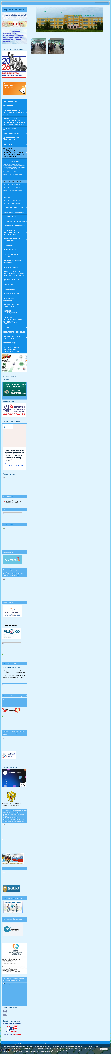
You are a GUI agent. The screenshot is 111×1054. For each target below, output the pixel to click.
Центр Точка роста (12, 280)
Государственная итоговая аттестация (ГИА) (13, 112)
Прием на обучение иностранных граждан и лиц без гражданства (14, 273)
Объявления (9, 289)
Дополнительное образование (11, 139)
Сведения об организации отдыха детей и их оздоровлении (13, 320)
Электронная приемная (14, 226)
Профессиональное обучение (12, 261)
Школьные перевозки (13, 212)
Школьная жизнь (11, 133)
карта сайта (12, 3)
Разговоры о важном (13, 207)
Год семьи (8, 284)
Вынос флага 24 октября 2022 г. (12, 194)
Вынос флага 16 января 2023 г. (12, 203)
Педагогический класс (14, 332)
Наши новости (10, 101)
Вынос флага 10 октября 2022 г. (12, 190)
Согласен (103, 1049)
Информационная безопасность (11, 239)
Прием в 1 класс (10, 267)
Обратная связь (10, 250)
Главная (32, 35)
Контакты (8, 106)
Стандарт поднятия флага (11, 171)
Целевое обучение (12, 293)
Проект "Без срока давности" (11, 299)
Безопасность (10, 217)
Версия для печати (103, 59)
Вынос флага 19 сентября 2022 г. (13, 181)
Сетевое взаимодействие (11, 312)
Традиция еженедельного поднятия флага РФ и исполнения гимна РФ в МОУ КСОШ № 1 (13, 152)
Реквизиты (8, 245)
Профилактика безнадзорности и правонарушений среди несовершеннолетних (14, 121)
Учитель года (9, 343)
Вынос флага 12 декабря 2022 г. (12, 200)
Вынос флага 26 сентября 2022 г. (13, 184)
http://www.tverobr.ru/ (11, 667)
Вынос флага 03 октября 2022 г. (12, 187)
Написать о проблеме (16, 465)
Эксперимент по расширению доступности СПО (11, 349)
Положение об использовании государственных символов (12, 160)
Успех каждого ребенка (10, 255)
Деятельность (10, 129)
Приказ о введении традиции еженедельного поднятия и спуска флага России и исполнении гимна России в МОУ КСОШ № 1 (14, 166)
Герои (6, 327)
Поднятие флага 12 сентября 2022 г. (14, 178)
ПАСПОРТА (7, 144)
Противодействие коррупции (11, 305)
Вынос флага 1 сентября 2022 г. (12, 174)
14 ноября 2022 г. (8, 197)
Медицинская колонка (14, 221)
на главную (5, 3)
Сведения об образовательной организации (11, 232)
